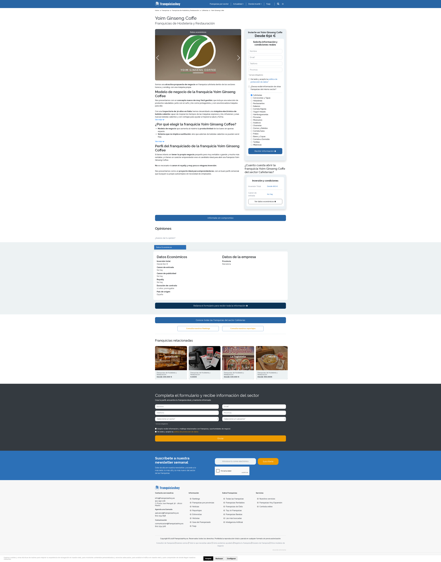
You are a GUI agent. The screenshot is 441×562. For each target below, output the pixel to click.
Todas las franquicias (235, 499)
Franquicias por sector (219, 4)
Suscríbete (268, 461)
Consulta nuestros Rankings (198, 328)
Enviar (221, 438)
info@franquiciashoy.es (165, 498)
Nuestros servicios (267, 499)
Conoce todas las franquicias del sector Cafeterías (220, 320)
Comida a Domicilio (261, 139)
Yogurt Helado (259, 112)
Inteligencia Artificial (234, 522)
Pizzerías (257, 117)
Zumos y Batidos (260, 128)
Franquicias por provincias (203, 503)
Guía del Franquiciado (201, 522)
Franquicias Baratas (234, 514)
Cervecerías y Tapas (261, 98)
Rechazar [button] (219, 558)
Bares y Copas (259, 136)
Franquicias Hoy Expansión (270, 503)
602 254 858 (160, 516)
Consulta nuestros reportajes (243, 328)
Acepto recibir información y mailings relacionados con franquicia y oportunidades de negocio (193, 429)
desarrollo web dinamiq (279, 550)
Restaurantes (259, 103)
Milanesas (257, 145)
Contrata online (266, 506)
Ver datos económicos (264, 201)
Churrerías (257, 125)
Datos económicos (198, 32)
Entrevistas (197, 514)
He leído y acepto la (264, 80)
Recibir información (264, 151)
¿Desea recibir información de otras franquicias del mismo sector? (266, 87)
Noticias (195, 506)
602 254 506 (160, 526)
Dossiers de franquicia (260, 543)
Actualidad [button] (237, 4)
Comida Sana (258, 131)
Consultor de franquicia (165, 543)
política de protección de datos (186, 432)
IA (283, 4)
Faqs (268, 4)
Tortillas (256, 142)
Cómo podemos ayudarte (223, 543)
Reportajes (197, 510)
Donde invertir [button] (254, 4)
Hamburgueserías (260, 114)
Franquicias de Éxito (234, 506)
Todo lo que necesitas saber (200, 543)
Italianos (256, 106)
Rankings (196, 499)
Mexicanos (257, 120)
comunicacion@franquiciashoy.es (169, 523)
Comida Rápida (259, 109)
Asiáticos (257, 123)
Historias (196, 518)
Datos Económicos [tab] (164, 247)
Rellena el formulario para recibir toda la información (219, 305)
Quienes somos (182, 543)
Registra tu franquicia (242, 543)
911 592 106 (160, 501)
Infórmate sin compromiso (220, 218)
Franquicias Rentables (235, 503)
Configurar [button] (231, 558)
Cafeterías (257, 95)
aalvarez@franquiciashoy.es (167, 513)
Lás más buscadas (234, 518)
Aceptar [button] (208, 558)
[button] (238, 57)
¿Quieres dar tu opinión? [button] (165, 238)
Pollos (256, 134)
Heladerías (257, 101)
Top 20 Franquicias (234, 510)
